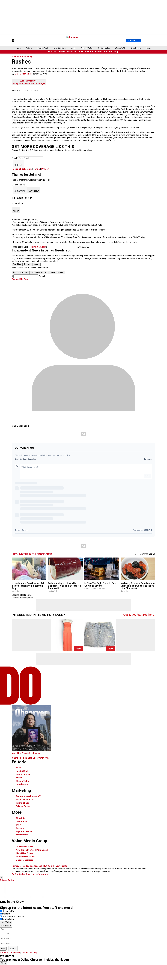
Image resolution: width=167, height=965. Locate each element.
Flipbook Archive (24, 831)
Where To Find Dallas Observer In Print (30, 758)
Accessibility (40, 866)
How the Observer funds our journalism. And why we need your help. (83, 52)
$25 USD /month (38, 272)
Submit (13, 948)
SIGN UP (18, 165)
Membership (22, 834)
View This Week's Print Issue (26, 753)
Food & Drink (42, 48)
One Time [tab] (17, 264)
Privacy (45, 169)
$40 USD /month (55, 272)
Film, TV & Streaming (22, 56)
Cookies (29, 866)
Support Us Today (20, 279)
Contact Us (21, 821)
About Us (20, 818)
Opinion (29, 48)
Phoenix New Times (25, 856)
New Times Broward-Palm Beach (32, 850)
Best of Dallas (104, 48)
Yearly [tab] (37, 264)
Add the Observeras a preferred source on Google (29, 82)
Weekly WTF (120, 48)
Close (3, 963)
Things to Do (8, 911)
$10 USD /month (20, 272)
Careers (20, 828)
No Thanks (6, 925)
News (18, 48)
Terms (36, 169)
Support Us (133, 40)
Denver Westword (24, 846)
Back (3, 948)
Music (73, 48)
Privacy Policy (23, 806)
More (149, 48)
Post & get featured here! (138, 614)
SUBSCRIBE (19, 191)
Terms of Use (22, 803)
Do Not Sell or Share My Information (30, 874)
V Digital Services (24, 860)
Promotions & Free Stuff (28, 796)
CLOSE (16, 211)
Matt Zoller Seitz (23, 74)
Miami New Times (24, 853)
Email (15, 158)
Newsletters (136, 48)
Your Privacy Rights (57, 866)
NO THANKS (33, 191)
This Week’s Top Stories (13, 916)
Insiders (6, 914)
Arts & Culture (59, 48)
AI (47, 866)
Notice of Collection (22, 169)
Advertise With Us (25, 799)
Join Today (6, 922)
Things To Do (87, 48)
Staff (18, 825)
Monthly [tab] (27, 264)
